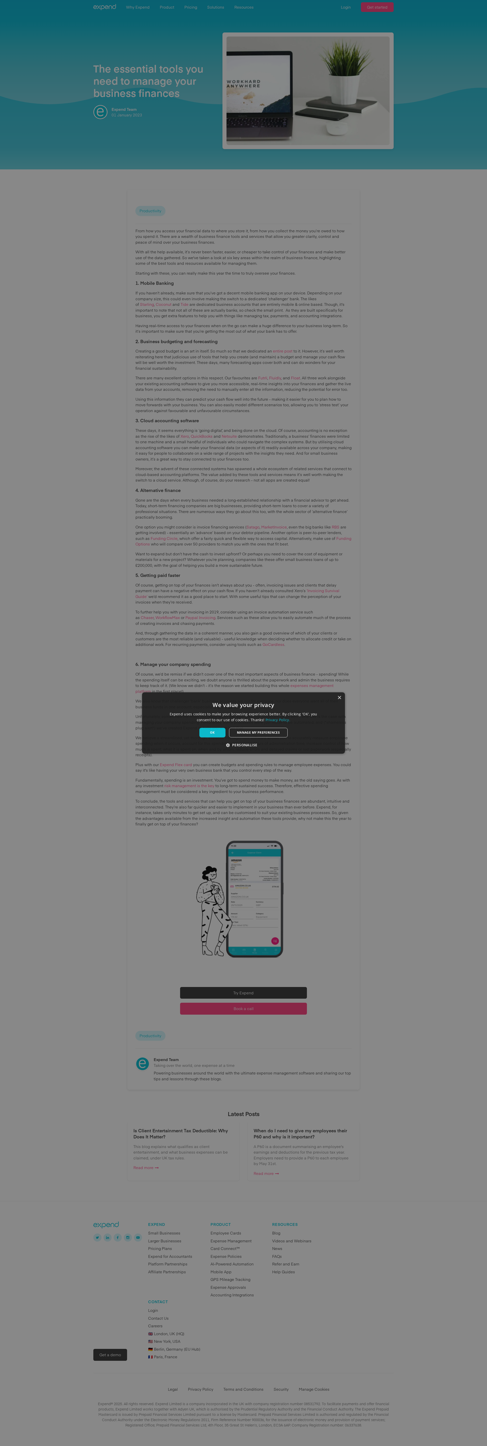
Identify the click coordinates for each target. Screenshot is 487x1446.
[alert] (243, 723)
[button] (243, 745)
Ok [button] (212, 732)
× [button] (339, 698)
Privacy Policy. (278, 719)
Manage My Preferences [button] (258, 732)
